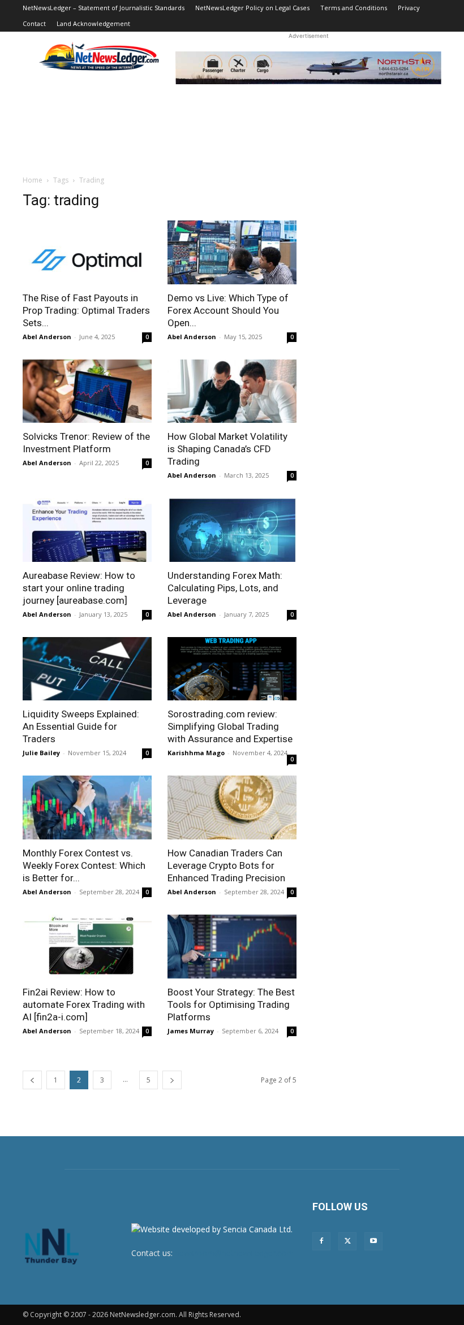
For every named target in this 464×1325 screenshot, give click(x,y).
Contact (34, 23)
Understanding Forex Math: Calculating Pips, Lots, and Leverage (224, 588)
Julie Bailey (41, 752)
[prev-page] (32, 1080)
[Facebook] (321, 1241)
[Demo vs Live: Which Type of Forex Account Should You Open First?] (232, 252)
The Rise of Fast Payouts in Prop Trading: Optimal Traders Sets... (86, 310)
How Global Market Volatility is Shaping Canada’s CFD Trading (227, 449)
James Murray (190, 1031)
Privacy (409, 7)
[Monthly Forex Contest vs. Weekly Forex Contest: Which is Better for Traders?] (87, 807)
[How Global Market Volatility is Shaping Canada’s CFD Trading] (232, 391)
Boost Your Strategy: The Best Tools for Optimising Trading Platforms (231, 1004)
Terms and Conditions (353, 7)
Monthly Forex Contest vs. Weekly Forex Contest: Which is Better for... (84, 865)
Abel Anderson (47, 336)
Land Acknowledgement (93, 23)
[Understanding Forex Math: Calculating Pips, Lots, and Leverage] (232, 530)
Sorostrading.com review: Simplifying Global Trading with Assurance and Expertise (230, 726)
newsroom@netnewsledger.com (234, 1253)
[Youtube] (373, 1241)
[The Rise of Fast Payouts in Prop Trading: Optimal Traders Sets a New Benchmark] (87, 252)
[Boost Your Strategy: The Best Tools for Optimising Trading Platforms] (232, 946)
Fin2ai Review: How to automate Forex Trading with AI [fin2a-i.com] (84, 1004)
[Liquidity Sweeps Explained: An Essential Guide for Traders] (87, 669)
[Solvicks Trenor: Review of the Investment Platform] (87, 391)
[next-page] (172, 1080)
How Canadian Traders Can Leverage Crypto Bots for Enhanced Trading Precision (226, 865)
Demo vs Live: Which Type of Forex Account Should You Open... (228, 310)
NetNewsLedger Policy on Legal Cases (252, 7)
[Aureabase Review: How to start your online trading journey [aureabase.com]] (87, 530)
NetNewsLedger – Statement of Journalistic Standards (103, 7)
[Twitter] (347, 1241)
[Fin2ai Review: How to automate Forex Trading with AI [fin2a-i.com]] (87, 946)
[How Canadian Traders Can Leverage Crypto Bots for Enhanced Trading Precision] (232, 807)
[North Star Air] (308, 67)
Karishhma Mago (196, 752)
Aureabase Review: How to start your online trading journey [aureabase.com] (79, 588)
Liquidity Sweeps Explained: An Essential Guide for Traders (81, 726)
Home (32, 180)
